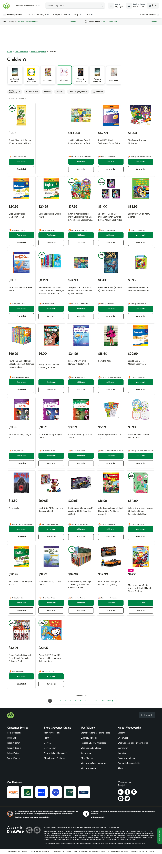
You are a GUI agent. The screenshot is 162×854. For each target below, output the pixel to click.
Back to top (146, 715)
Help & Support (14, 733)
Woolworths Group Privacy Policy (65, 851)
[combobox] (75, 6)
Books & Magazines (38, 52)
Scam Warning (13, 758)
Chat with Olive (160, 836)
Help (76, 14)
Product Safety (13, 743)
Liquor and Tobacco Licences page (123, 839)
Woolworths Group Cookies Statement (92, 851)
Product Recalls (14, 748)
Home (9, 52)
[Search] (102, 5)
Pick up (47, 738)
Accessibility (150, 851)
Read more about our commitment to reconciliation (32, 817)
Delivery (47, 743)
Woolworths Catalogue (91, 748)
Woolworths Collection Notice (118, 851)
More (88, 14)
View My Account (51, 733)
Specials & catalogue (36, 14)
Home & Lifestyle (21, 52)
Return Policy (13, 753)
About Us (122, 768)
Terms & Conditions (137, 851)
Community (123, 748)
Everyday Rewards (89, 738)
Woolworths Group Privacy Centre (133, 743)
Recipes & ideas (60, 14)
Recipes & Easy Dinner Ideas (93, 743)
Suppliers (122, 753)
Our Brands (123, 738)
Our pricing (86, 753)
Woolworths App (88, 768)
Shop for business (148, 14)
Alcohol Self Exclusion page (135, 844)
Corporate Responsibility (129, 763)
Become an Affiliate (126, 758)
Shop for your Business (54, 758)
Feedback (11, 738)
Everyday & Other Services (26, 6)
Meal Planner (87, 758)
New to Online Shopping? (55, 753)
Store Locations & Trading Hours (95, 733)
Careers (121, 733)
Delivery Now (50, 748)
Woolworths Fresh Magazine (93, 763)
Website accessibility (98, 817)
